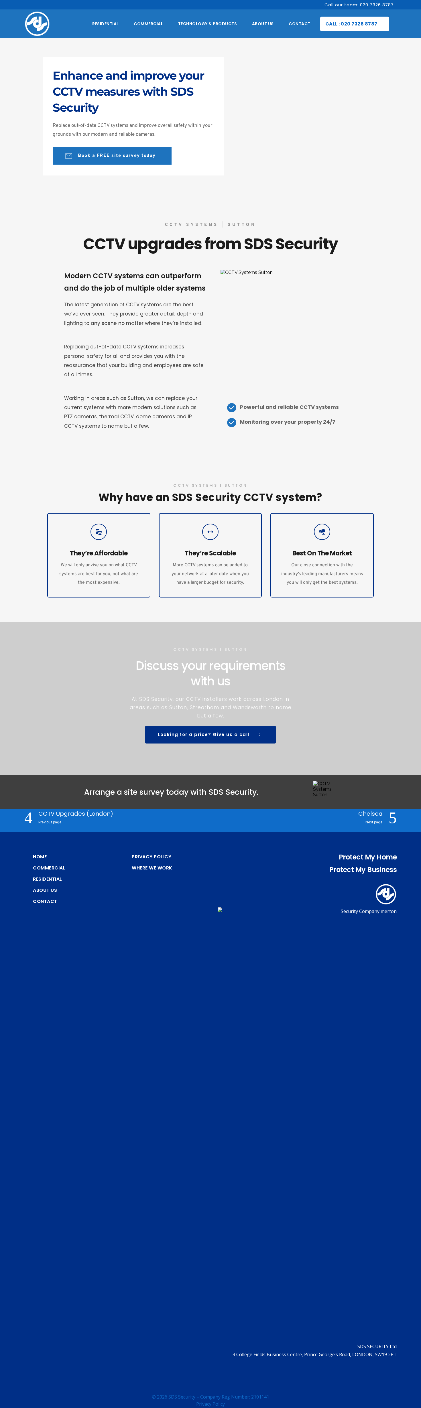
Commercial (49, 868)
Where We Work (152, 868)
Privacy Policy (151, 857)
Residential (47, 879)
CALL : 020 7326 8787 (351, 24)
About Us (45, 890)
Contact (45, 901)
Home (40, 857)
